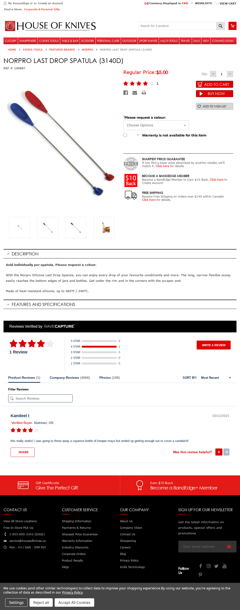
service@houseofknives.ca (27, 541)
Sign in (28, 3)
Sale (196, 41)
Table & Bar (70, 41)
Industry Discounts (75, 547)
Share (23, 452)
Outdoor (129, 41)
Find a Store (13, 9)
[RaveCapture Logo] (58, 326)
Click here (162, 166)
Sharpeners (27, 41)
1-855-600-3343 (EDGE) (27, 534)
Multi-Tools (169, 41)
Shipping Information (76, 521)
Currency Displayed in (168, 3)
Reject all (41, 602)
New (206, 41)
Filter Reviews (18, 389)
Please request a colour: (145, 117)
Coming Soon (222, 41)
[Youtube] (224, 567)
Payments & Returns (76, 527)
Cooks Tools (49, 41)
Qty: (205, 74)
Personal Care (108, 41)
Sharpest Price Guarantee (80, 534)
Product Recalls (72, 560)
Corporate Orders (74, 554)
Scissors (87, 41)
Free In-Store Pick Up (18, 527)
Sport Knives (148, 41)
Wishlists (203, 3)
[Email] (134, 92)
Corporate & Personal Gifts (42, 9)
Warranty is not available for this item (171, 135)
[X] (216, 567)
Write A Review (213, 345)
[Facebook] (125, 92)
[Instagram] (208, 567)
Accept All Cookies (74, 602)
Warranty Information (77, 541)
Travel (185, 41)
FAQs (65, 567)
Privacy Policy (72, 592)
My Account (15, 3)
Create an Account (50, 3)
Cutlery (10, 41)
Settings (16, 602)
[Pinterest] (201, 575)
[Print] (144, 92)
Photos (109, 377)
